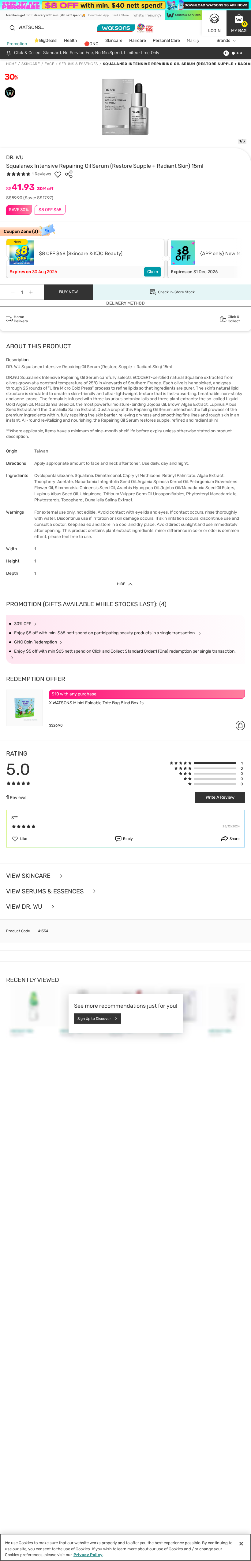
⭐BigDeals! (45, 40)
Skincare (113, 40)
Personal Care (166, 40)
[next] (198, 41)
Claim (152, 271)
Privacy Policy (88, 1554)
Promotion (17, 43)
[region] (125, 1547)
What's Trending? (147, 15)
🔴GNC (91, 43)
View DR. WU (25, 906)
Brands (223, 40)
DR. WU (15, 157)
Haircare (137, 40)
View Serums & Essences (45, 891)
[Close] (241, 1543)
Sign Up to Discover (94, 1019)
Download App (98, 15)
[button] (239, 23)
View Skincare (29, 876)
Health (70, 40)
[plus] (31, 292)
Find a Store (120, 15)
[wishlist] (57, 174)
